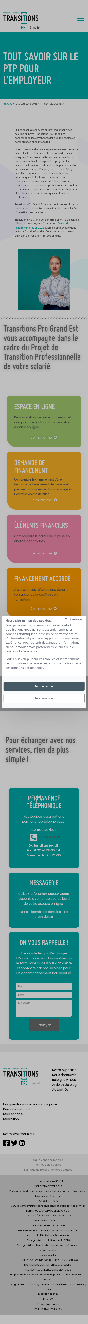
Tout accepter (44, 686)
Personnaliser (44, 698)
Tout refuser (73, 619)
